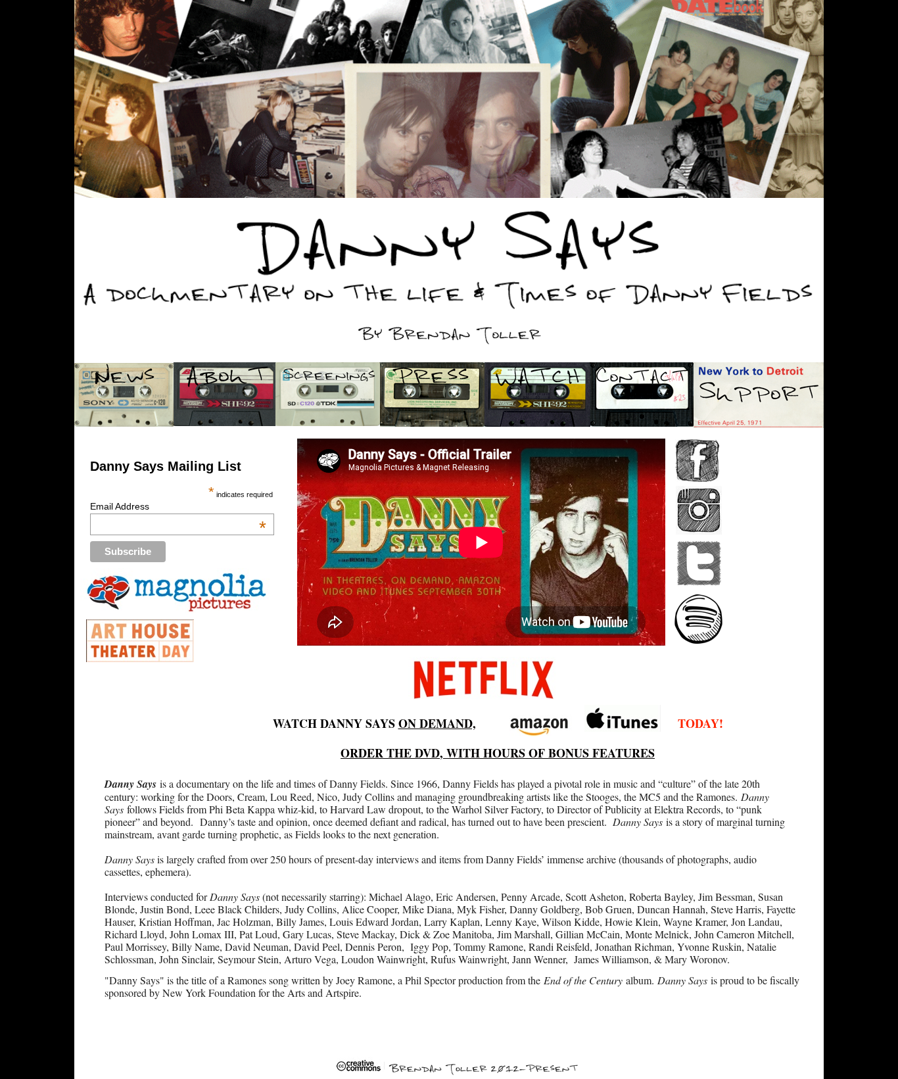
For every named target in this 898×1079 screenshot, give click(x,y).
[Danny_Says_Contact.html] (642, 423)
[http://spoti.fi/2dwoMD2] (698, 640)
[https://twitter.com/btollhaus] (699, 584)
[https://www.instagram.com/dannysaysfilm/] (699, 531)
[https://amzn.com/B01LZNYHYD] (540, 733)
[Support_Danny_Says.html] (759, 424)
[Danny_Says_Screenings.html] (328, 422)
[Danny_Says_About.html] (226, 422)
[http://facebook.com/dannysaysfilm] (697, 478)
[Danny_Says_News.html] (124, 423)
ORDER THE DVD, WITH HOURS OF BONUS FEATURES (498, 752)
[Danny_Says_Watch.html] (537, 423)
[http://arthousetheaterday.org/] (140, 658)
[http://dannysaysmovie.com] (178, 609)
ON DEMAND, (437, 723)
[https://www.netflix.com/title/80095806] (483, 701)
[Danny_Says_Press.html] (432, 423)
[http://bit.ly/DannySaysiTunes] (622, 728)
